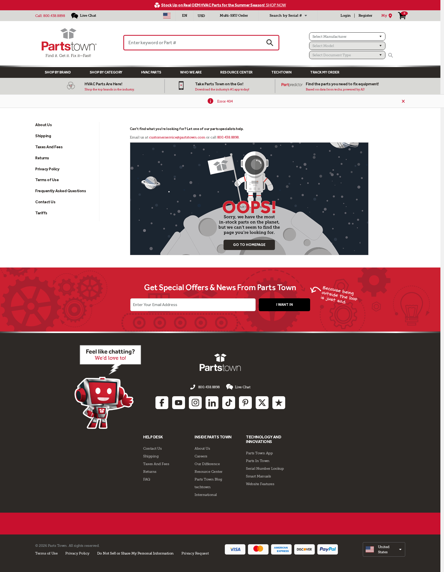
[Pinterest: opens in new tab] (245, 402)
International (206, 495)
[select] (384, 549)
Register (365, 15)
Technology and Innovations (263, 439)
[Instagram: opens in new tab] (195, 402)
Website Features (260, 484)
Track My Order (324, 72)
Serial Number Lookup (265, 468)
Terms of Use (47, 179)
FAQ (146, 479)
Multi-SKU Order (234, 15)
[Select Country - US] (167, 15)
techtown (202, 487)
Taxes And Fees (48, 146)
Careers (201, 456)
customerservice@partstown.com (177, 137)
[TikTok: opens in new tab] (228, 402)
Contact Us (45, 201)
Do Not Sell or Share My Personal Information (135, 553)
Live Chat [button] (243, 387)
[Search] (390, 55)
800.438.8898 (54, 16)
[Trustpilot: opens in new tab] (278, 402)
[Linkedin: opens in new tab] (212, 402)
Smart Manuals (258, 476)
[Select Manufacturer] (347, 36)
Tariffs (41, 212)
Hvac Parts (151, 72)
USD (201, 16)
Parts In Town (258, 461)
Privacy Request (195, 553)
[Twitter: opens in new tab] (262, 402)
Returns (42, 157)
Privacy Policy (47, 169)
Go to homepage (249, 245)
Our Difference (207, 464)
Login (345, 15)
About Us (43, 124)
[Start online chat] (107, 387)
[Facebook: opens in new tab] (161, 402)
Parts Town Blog (208, 479)
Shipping (43, 135)
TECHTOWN (281, 72)
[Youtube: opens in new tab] (178, 402)
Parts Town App (259, 453)
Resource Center (236, 72)
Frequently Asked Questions (60, 190)
